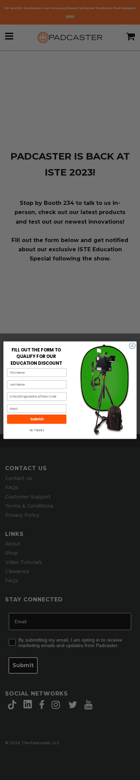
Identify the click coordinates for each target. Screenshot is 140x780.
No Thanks (37, 430)
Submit (36, 419)
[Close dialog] (132, 346)
